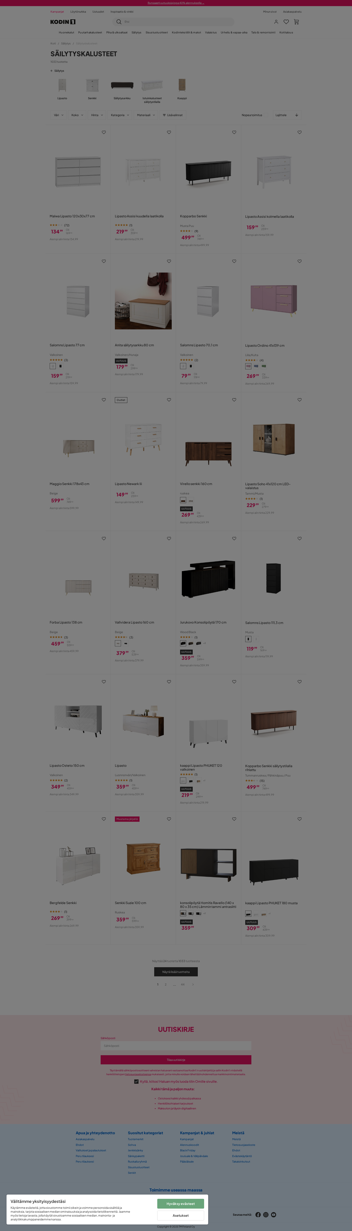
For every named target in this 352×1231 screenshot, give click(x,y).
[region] (107, 1209)
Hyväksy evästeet (181, 1203)
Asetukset (181, 1215)
